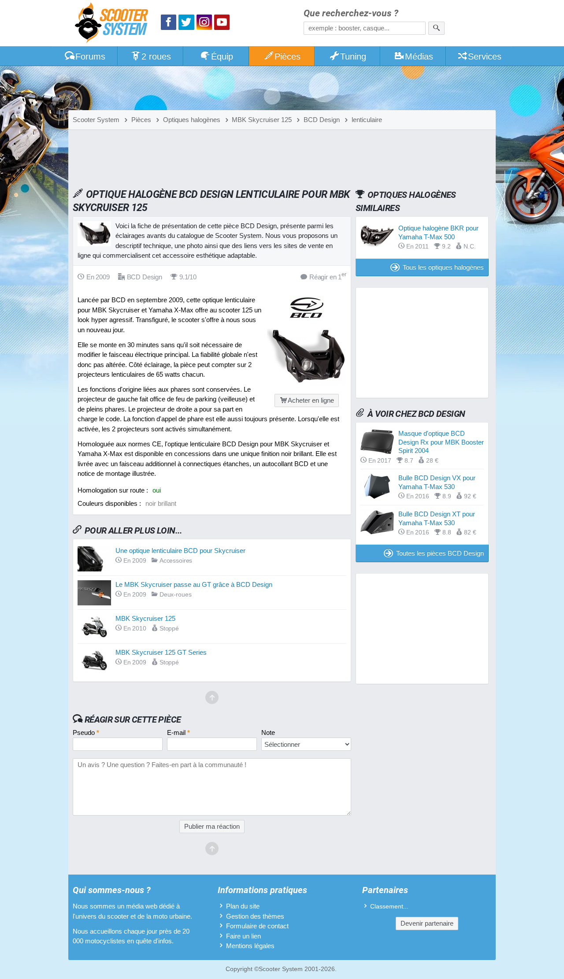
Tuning (353, 56)
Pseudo (86, 732)
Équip (222, 56)
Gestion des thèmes (255, 916)
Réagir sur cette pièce (133, 719)
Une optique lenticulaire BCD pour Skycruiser (180, 550)
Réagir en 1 (327, 276)
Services (484, 56)
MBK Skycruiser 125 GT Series (161, 652)
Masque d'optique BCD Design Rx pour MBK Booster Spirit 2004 (441, 442)
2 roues (156, 56)
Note (268, 732)
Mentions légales (250, 945)
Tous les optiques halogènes (443, 267)
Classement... (389, 906)
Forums (90, 56)
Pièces (288, 56)
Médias (419, 56)
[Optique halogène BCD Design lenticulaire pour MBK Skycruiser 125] (306, 383)
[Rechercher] (436, 28)
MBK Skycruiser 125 (145, 618)
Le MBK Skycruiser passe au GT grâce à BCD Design (193, 584)
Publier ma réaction (212, 826)
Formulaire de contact (257, 926)
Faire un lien (243, 936)
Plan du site (243, 906)
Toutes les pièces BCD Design (440, 553)
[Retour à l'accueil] (113, 24)
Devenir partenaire (427, 923)
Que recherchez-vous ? (351, 13)
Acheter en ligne (311, 400)
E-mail (178, 732)
